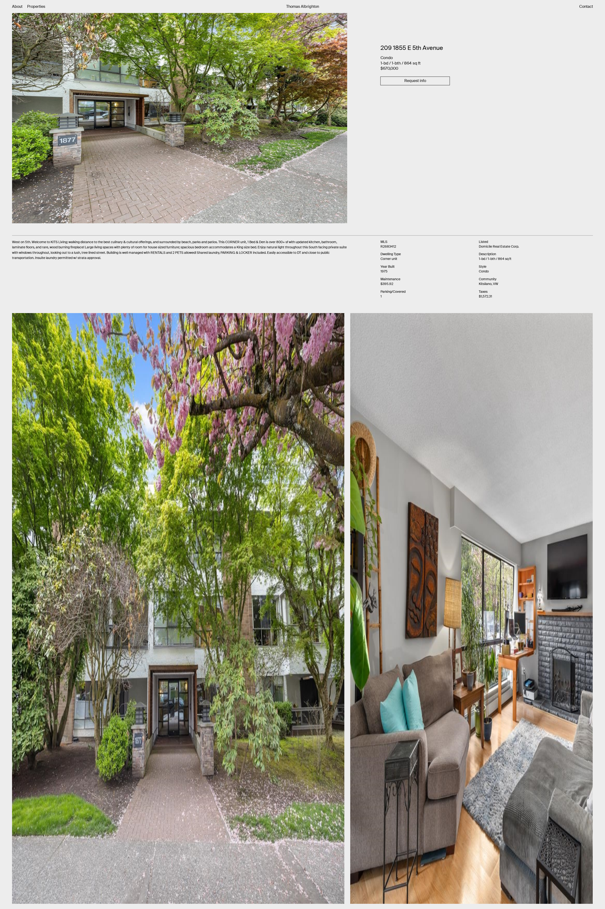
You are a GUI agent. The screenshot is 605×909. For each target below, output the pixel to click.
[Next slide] (579, 608)
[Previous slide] (25, 608)
